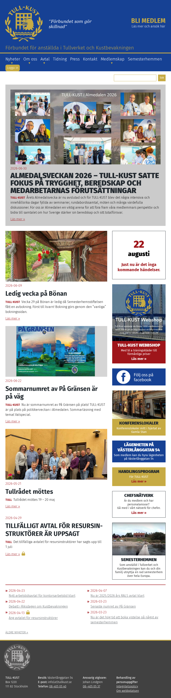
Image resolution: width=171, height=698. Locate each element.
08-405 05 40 (57, 686)
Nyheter (12, 59)
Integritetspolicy (127, 686)
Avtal (45, 59)
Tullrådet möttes (29, 491)
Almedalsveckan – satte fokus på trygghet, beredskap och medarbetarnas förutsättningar (84, 183)
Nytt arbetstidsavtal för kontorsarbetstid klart (42, 596)
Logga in (12, 68)
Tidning (60, 59)
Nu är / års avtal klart (117, 596)
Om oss (30, 59)
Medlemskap (112, 59)
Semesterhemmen (145, 59)
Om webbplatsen (127, 691)
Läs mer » (17, 219)
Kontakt (90, 59)
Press (75, 59)
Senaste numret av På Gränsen (113, 606)
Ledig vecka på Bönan (36, 293)
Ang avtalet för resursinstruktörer (33, 618)
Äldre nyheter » (16, 632)
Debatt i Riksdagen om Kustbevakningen (38, 606)
